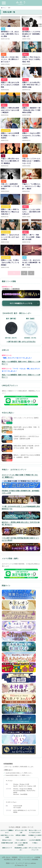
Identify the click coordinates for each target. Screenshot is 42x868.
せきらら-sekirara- (30, 863)
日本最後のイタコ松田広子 (34, 836)
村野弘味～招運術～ (21, 835)
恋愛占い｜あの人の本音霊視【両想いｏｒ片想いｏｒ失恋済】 (10, 135)
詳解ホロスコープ (7, 848)
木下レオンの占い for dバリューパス (35, 849)
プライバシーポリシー (26, 857)
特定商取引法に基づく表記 (12, 859)
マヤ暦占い (35, 843)
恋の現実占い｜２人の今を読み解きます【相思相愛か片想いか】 (31, 33)
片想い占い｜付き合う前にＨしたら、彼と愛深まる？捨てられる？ (10, 59)
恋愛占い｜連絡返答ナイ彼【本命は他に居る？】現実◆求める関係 (31, 110)
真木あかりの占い (7, 840)
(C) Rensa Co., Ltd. (21, 865)
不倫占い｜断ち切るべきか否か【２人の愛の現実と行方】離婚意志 (10, 160)
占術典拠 (37, 857)
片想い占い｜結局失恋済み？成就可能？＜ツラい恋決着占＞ (10, 186)
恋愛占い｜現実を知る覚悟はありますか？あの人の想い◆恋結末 (10, 110)
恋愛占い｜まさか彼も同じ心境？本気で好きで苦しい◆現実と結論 (31, 84)
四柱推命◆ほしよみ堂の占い (21, 849)
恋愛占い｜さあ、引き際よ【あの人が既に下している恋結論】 (10, 262)
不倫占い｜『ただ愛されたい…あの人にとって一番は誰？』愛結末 (31, 186)
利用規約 (14, 857)
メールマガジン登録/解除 (30, 859)
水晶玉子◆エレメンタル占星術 (7, 836)
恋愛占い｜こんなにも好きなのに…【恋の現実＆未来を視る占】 (31, 211)
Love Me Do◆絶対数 (35, 840)
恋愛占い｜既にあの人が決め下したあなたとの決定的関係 (10, 84)
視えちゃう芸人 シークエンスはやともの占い (35, 831)
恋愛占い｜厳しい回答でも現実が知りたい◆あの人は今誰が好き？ (10, 211)
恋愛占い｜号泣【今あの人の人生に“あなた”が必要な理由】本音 (31, 59)
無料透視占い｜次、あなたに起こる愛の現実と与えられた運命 (10, 33)
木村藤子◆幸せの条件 (7, 843)
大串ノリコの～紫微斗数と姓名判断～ (21, 844)
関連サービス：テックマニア (15, 863)
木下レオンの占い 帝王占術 (21, 831)
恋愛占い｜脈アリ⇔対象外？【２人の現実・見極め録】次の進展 (31, 237)
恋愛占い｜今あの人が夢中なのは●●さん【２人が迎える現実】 (31, 135)
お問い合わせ (6, 857)
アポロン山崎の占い (21, 840)
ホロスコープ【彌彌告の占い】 (7, 831)
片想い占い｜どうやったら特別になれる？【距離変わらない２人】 (31, 160)
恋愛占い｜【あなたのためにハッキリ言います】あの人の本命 (10, 237)
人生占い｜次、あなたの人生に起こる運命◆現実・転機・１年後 (31, 262)
